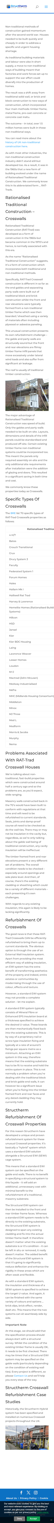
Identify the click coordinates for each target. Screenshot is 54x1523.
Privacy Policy (28, 1498)
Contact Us (20, 1375)
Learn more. (43, 1512)
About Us (11, 1498)
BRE (13, 513)
